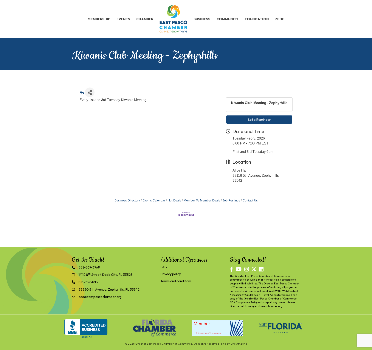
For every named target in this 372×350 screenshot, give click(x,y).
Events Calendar (154, 200)
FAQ (163, 267)
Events (123, 19)
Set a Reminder (259, 119)
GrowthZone (239, 343)
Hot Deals (174, 200)
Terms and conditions (176, 281)
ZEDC (279, 19)
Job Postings (231, 200)
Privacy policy (170, 274)
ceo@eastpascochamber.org (265, 306)
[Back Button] (82, 93)
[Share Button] (90, 92)
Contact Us (250, 200)
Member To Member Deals (202, 200)
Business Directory (127, 200)
